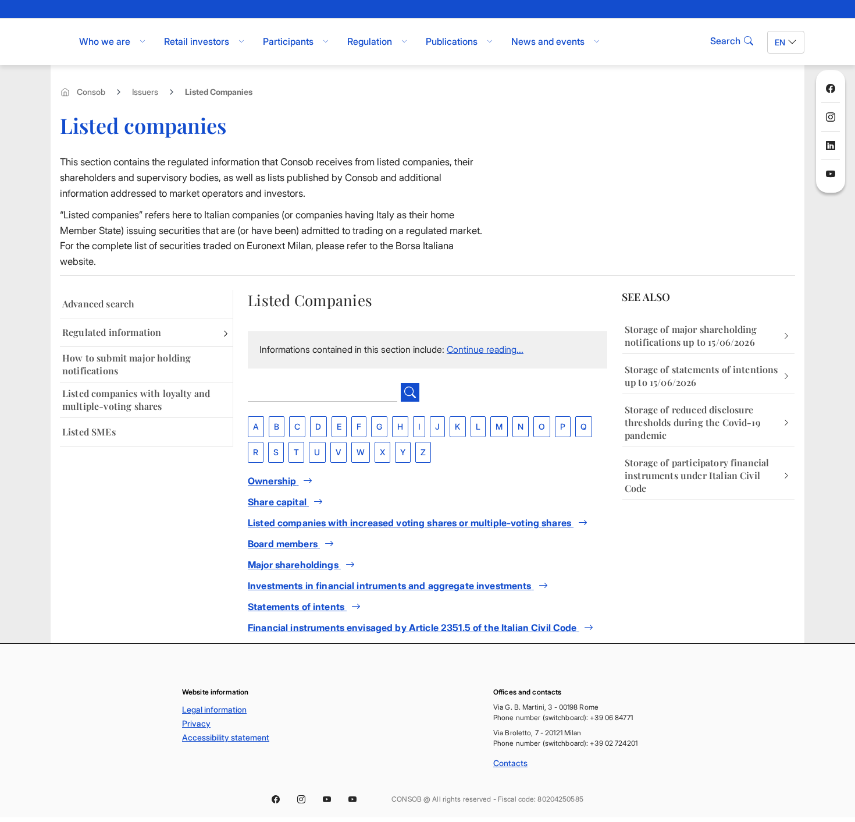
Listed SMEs (89, 432)
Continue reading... (485, 349)
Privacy (196, 723)
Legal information (214, 709)
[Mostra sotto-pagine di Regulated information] (226, 332)
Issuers (145, 92)
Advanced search (98, 303)
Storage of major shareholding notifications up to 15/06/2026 (691, 335)
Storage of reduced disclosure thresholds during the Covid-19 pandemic (693, 422)
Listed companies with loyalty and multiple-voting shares (136, 399)
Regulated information (111, 332)
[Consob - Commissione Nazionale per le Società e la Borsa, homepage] (57, 42)
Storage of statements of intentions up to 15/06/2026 (701, 375)
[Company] (333, 392)
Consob (91, 92)
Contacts (510, 763)
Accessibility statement (225, 737)
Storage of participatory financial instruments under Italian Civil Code (697, 475)
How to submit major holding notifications (126, 364)
